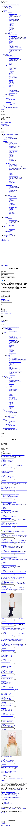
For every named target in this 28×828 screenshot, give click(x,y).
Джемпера (11, 71)
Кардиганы (12, 74)
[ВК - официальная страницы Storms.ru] (10, 795)
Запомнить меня (6, 117)
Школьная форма (13, 34)
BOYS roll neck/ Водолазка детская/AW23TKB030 (13, 553)
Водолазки (11, 41)
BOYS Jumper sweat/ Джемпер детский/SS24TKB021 (13, 519)
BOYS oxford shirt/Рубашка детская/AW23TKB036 (13, 645)
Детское (5, 11)
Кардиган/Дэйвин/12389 (7, 477)
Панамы (11, 27)
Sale (4, 96)
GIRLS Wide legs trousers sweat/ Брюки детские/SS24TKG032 (10, 512)
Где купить (6, 802)
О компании (6, 799)
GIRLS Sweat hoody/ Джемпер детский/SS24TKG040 (13, 504)
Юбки (10, 86)
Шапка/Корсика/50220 (6, 705)
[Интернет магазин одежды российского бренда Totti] (8, 792)
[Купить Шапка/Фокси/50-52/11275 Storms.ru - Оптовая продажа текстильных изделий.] (8, 725)
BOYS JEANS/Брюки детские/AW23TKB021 (12, 578)
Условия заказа (7, 801)
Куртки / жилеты (13, 36)
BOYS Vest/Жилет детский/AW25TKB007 (11, 456)
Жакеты (11, 73)
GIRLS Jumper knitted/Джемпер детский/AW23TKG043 (14, 526)
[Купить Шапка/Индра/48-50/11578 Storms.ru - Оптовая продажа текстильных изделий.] (11, 755)
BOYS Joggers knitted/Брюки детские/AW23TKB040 (13, 573)
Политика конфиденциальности (8, 808)
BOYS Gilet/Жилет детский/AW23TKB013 (11, 640)
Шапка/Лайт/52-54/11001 (7, 716)
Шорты (11, 51)
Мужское (5, 87)
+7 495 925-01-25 (5, 240)
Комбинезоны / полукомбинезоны (17, 37)
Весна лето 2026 (13, 68)
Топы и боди (12, 84)
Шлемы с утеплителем (14, 16)
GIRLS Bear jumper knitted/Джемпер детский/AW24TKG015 (9, 497)
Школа (5, 10)
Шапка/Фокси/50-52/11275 (7, 726)
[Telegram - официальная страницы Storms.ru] (10, 797)
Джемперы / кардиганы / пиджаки (17, 38)
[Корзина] (1, 129)
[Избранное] (2, 316)
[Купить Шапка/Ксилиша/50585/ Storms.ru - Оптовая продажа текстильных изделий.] (7, 677)
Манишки (11, 61)
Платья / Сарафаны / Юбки (15, 49)
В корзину (3, 459)
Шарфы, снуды (13, 17)
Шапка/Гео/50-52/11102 (6, 721)
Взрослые (8, 102)
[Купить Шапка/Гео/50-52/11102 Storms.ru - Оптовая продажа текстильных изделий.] (7, 720)
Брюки (10, 42)
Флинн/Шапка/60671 (6, 699)
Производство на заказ (9, 106)
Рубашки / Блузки (13, 46)
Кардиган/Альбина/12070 (7, 461)
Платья (11, 80)
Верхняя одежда (13, 77)
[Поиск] (1, 127)
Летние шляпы (12, 30)
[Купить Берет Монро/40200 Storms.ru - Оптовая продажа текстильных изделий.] (6, 693)
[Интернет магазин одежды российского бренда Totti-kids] (11, 793)
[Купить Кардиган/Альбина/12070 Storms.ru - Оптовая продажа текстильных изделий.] (7, 460)
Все (21, 778)
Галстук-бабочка (13, 21)
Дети (7, 98)
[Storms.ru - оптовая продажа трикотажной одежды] (3, 239)
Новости (5, 804)
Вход (2, 300)
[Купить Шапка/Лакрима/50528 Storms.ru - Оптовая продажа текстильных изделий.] (7, 671)
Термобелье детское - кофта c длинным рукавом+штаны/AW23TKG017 (10, 567)
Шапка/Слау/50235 (5, 662)
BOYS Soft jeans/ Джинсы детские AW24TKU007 (13, 583)
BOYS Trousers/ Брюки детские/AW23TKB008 (12, 635)
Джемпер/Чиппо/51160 (6, 472)
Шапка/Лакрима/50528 (6, 672)
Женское (5, 54)
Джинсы (11, 43)
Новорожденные (7, 6)
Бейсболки (11, 25)
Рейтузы (11, 45)
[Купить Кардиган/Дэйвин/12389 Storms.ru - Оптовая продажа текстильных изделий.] (7, 476)
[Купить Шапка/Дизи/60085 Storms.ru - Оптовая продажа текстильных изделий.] (6, 682)
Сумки (10, 32)
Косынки (11, 28)
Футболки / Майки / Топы (15, 47)
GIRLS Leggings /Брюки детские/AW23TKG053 (12, 589)
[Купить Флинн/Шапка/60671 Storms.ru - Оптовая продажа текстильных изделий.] (6, 698)
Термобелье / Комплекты (15, 39)
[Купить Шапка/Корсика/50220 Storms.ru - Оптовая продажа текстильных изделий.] (7, 704)
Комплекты (12, 76)
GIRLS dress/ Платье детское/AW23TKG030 (11, 547)
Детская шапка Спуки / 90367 (8, 772)
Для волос (11, 23)
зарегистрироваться (18, 789)
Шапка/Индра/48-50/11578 (7, 756)
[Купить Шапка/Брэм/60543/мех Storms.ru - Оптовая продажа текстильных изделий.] (7, 655)
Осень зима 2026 (13, 67)
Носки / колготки (13, 20)
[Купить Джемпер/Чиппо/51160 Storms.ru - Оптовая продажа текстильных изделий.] (7, 471)
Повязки (11, 29)
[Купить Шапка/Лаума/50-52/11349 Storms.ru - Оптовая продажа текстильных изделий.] (7, 760)
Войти (2, 109)
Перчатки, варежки (14, 19)
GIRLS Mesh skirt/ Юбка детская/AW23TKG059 (12, 624)
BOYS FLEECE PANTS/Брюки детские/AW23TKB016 (14, 559)
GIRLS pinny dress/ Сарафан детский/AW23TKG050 (13, 536)
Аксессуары (9, 7)
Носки (10, 64)
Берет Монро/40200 (5, 694)
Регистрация (4, 120)
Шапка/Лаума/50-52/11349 (7, 761)
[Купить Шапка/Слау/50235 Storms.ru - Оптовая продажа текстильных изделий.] (6, 660)
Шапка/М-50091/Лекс (6, 667)
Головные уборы (13, 8)
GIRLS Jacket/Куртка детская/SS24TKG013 (11, 467)
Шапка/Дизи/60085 (5, 683)
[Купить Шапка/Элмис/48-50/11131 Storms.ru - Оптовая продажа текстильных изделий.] (8, 709)
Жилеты (11, 78)
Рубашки (11, 82)
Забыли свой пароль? (6, 122)
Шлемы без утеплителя (15, 15)
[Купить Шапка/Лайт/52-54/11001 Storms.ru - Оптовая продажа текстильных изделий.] (7, 714)
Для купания (12, 52)
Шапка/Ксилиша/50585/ (6, 678)
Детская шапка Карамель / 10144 (9, 767)
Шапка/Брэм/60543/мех (6, 656)
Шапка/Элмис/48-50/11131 (7, 710)
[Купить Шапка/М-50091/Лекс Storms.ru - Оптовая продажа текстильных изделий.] (6, 666)
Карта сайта (3, 812)
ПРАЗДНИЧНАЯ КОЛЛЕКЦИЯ (11, 5)
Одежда (8, 33)
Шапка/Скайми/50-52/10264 (7, 651)
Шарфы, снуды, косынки (15, 59)
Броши (10, 24)
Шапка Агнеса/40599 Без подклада (9, 689)
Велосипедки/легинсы (14, 50)
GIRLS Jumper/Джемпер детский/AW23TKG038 (12, 531)
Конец (18, 778)
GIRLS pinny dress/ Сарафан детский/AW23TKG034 (13, 542)
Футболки (11, 81)
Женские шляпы (13, 60)
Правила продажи (7, 803)
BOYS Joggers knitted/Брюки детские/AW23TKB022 (13, 483)
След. (14, 778)
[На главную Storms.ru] (5, 125)
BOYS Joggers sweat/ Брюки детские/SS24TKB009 (13, 619)
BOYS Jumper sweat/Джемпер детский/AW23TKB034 (14, 490)
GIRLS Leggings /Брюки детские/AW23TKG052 (12, 629)
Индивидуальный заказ (12, 107)
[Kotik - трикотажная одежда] (8, 794)
